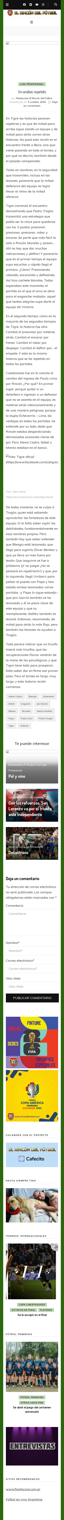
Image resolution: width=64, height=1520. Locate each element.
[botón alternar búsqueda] (55, 4)
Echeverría (48, 696)
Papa (11, 718)
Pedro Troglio (46, 718)
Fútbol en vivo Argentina (24, 1499)
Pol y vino (17, 776)
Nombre (13, 943)
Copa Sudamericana (34, 1304)
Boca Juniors (16, 846)
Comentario (14, 905)
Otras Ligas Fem (32, 1402)
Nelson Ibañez (44, 711)
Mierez (12, 711)
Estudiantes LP (17, 764)
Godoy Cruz (34, 764)
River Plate (44, 1310)
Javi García (42, 703)
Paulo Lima (26, 718)
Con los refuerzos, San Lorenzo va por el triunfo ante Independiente (30, 808)
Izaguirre (25, 703)
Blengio (33, 696)
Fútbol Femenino (32, 1397)
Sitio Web (13, 978)
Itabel (12, 703)
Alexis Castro (15, 696)
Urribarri (24, 725)
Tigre (11, 725)
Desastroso (18, 852)
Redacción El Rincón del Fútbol (34, 98)
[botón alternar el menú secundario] (7, 5)
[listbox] (32, 1283)
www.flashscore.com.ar (23, 1489)
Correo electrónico (20, 961)
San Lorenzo (35, 797)
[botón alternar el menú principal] (32, 22)
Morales (26, 711)
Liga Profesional (32, 84)
